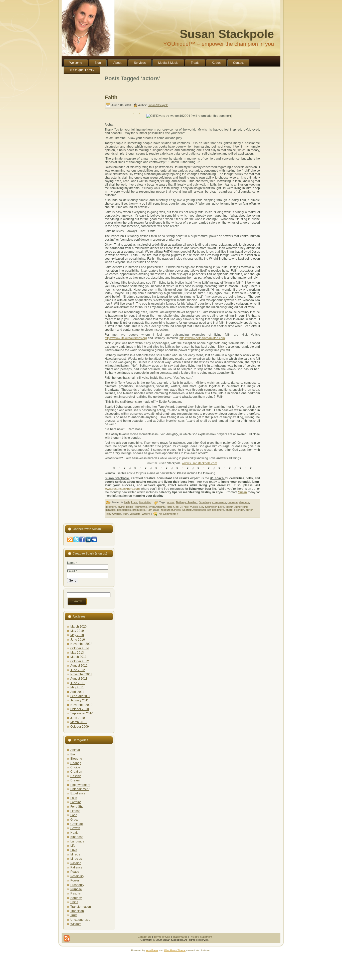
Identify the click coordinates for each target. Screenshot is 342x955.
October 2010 (79, 709)
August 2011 (78, 678)
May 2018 (77, 635)
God (176, 506)
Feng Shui (77, 806)
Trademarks (180, 936)
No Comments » (169, 513)
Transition (77, 911)
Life (72, 845)
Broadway (205, 502)
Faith (111, 97)
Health (74, 832)
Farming (76, 802)
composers (219, 502)
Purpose (76, 889)
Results (75, 893)
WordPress (152, 950)
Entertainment (79, 789)
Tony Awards (113, 513)
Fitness (75, 811)
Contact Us (144, 936)
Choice (75, 767)
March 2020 (78, 626)
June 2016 (77, 639)
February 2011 (80, 696)
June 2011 (77, 683)
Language (77, 841)
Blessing (76, 758)
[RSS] (67, 938)
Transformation (80, 906)
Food (73, 815)
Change (75, 763)
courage (233, 502)
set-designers (215, 509)
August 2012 (79, 665)
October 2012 (79, 661)
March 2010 (78, 722)
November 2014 (81, 644)
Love (134, 502)
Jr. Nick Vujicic (189, 506)
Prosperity (77, 885)
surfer (249, 509)
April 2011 (77, 692)
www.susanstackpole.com (199, 463)
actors (171, 502)
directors (110, 506)
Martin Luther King (237, 506)
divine (121, 506)
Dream (75, 780)
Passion (75, 863)
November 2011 (81, 674)
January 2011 (79, 700)
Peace (74, 871)
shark (229, 509)
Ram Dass (152, 509)
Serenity (76, 898)
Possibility (145, 502)
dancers (244, 502)
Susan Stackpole (227, 34)
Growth (75, 828)
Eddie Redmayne (136, 506)
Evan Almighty (156, 506)
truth (125, 513)
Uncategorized (80, 919)
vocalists (135, 513)
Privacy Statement (201, 936)
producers (138, 509)
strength (239, 509)
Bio (72, 754)
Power (74, 880)
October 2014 (79, 648)
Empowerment (80, 785)
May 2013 (77, 652)
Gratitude (76, 824)
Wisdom (75, 924)
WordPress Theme (175, 950)
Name (72, 563)
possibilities (124, 509)
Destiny (75, 776)
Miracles (76, 858)
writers (146, 513)
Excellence (77, 793)
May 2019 (77, 631)
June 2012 (77, 670)
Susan (242, 492)
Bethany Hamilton (186, 502)
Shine (74, 902)
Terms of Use (162, 936)
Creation (76, 771)
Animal (75, 750)
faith (169, 506)
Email (72, 571)
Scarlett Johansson (194, 509)
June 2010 (77, 718)
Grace (74, 819)
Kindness (76, 837)
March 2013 (78, 657)
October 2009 (79, 726)
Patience (76, 867)
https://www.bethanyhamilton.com (202, 338)
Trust (73, 915)
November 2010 (81, 705)
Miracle (75, 854)
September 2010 (81, 713)
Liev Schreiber (208, 506)
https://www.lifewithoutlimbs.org (126, 338)
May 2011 (77, 687)
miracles (110, 509)
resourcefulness (171, 509)
